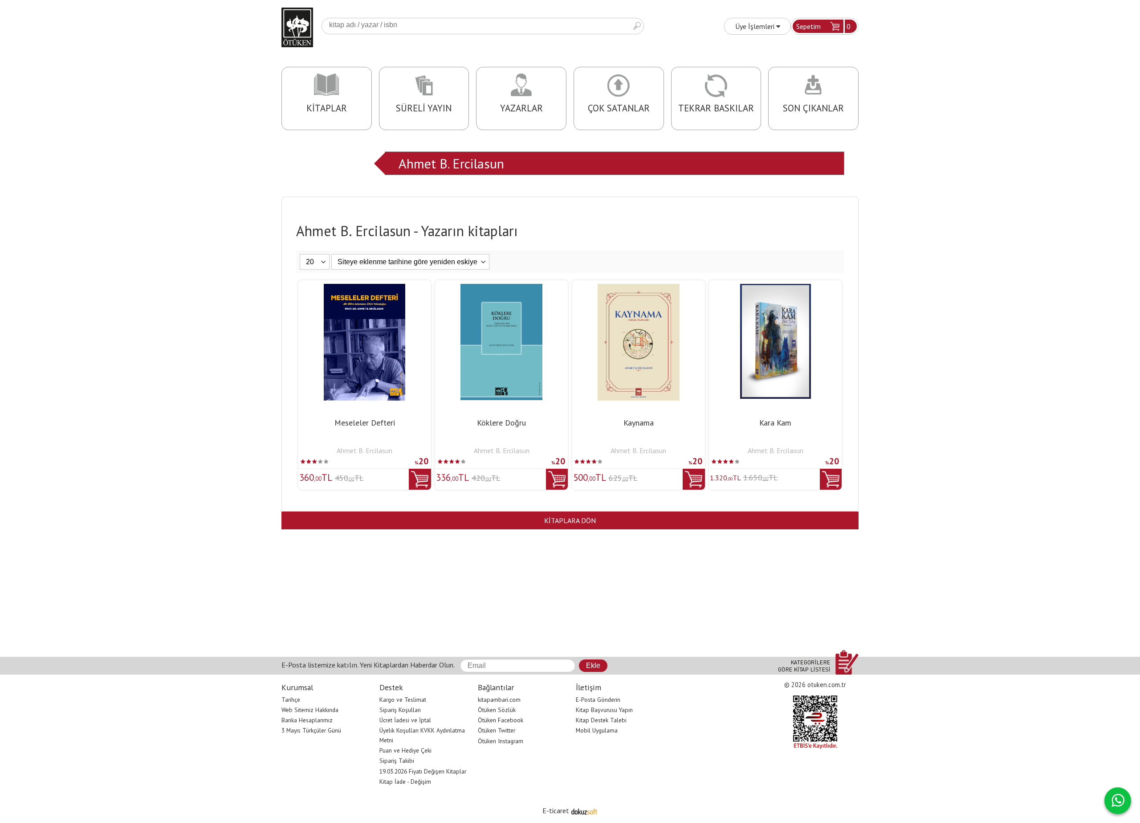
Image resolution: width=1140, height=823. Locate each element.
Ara (636, 26)
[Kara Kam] (775, 289)
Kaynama (638, 423)
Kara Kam (775, 423)
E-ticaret (555, 810)
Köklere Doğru (501, 423)
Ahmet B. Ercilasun (451, 163)
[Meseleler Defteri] (364, 289)
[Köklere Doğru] (501, 289)
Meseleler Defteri (364, 423)
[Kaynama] (639, 289)
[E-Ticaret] (584, 810)
